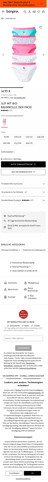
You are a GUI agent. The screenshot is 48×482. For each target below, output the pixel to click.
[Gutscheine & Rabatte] (34, 11)
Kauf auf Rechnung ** (21, 265)
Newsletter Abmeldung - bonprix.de (19, 362)
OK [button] (32, 473)
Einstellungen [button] (14, 473)
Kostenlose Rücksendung (23, 261)
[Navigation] (3, 12)
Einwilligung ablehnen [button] (23, 479)
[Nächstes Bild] (44, 54)
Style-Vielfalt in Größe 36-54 (24, 269)
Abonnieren (23, 346)
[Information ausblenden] (42, 4)
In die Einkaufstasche (22, 162)
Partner (18, 390)
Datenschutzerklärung (27, 366)
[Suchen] (25, 11)
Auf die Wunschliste (22, 170)
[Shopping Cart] (43, 11)
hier (38, 420)
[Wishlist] (38, 11)
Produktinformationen (12, 182)
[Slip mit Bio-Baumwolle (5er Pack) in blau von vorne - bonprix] (23, 53)
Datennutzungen (34, 393)
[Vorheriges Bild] (3, 54)
